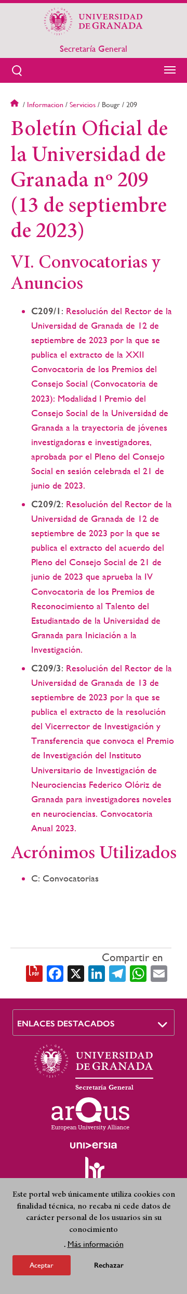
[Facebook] (55, 972)
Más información (96, 1244)
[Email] (159, 972)
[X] (76, 972)
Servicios (83, 104)
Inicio (15, 104)
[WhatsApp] (138, 972)
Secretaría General (93, 48)
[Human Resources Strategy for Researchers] (93, 1173)
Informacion (45, 104)
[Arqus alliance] (90, 1113)
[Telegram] (117, 972)
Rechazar (109, 1265)
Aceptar (42, 1265)
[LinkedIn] (96, 972)
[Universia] (93, 1145)
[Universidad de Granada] (93, 21)
